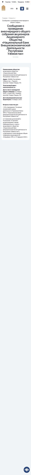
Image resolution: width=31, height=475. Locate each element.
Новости (12, 18)
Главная (4, 18)
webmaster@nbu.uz (9, 87)
